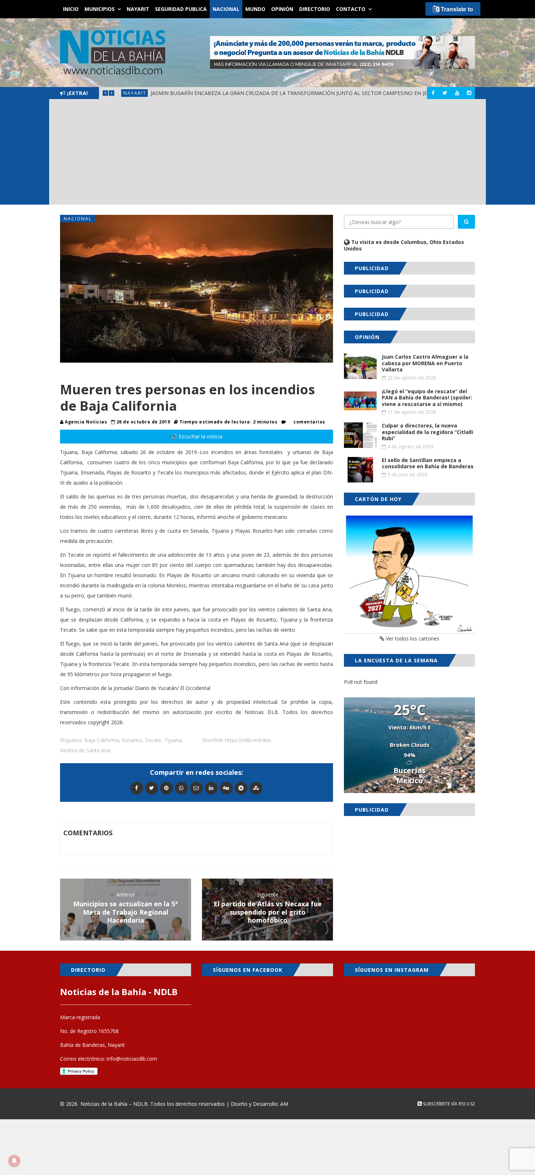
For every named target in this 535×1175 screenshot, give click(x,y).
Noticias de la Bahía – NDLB (114, 1103)
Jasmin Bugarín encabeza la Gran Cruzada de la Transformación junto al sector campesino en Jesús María (302, 93)
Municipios (99, 8)
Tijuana (173, 740)
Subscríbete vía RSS (443, 1104)
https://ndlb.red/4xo (248, 740)
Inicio (71, 8)
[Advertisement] (267, 154)
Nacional (226, 8)
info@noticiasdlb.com (132, 1058)
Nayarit (138, 8)
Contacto (350, 8)
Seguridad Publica (181, 8)
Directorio (314, 8)
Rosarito (132, 740)
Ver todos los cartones (411, 638)
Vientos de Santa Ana (85, 750)
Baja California (101, 740)
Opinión (282, 8)
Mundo (255, 8)
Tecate (153, 740)
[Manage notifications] (14, 1161)
